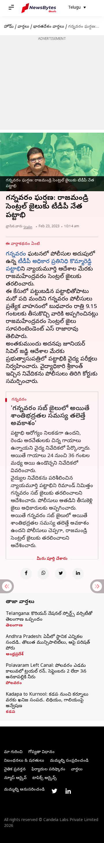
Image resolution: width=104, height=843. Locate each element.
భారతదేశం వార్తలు (48, 27)
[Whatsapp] (43, 573)
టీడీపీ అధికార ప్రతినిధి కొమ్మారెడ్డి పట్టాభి (49, 265)
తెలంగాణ (14, 625)
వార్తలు (23, 27)
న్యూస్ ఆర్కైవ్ (15, 778)
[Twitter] (60, 573)
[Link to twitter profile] (54, 791)
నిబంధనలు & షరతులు (24, 761)
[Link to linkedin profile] (68, 791)
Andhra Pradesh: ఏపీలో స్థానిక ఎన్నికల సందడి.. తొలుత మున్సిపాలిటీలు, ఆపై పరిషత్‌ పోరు (48, 643)
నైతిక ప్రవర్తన (15, 769)
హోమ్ (9, 27)
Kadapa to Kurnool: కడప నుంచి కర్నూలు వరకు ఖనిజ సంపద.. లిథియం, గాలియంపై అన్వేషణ (47, 700)
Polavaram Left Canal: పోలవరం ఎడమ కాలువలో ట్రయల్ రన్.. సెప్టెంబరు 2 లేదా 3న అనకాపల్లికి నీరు (46, 671)
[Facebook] (26, 573)
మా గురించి (13, 752)
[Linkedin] (78, 573)
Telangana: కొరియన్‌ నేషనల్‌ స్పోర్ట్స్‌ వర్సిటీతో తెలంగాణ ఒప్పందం (49, 617)
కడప (10, 712)
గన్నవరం (16, 254)
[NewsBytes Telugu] (38, 8)
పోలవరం (14, 683)
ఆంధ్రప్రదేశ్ (14, 654)
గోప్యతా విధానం (41, 752)
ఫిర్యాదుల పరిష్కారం (48, 769)
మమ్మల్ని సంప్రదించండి (69, 761)
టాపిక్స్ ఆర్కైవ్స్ (44, 778)
